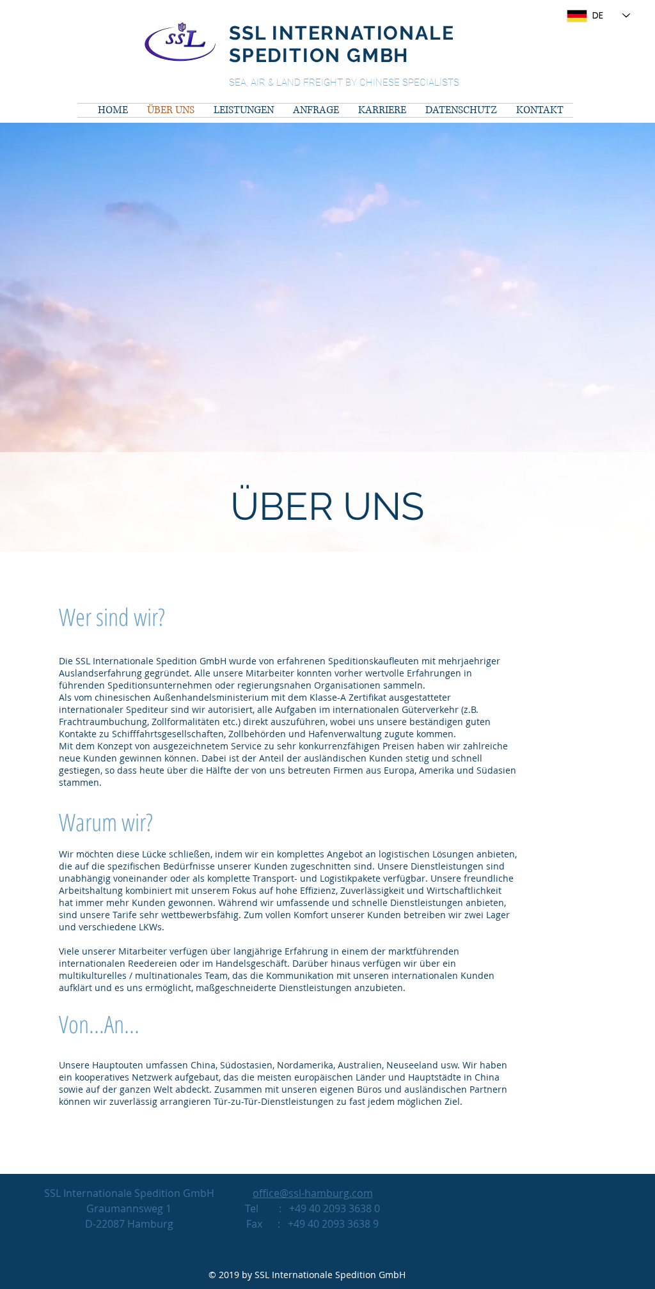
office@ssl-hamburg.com (313, 1193)
